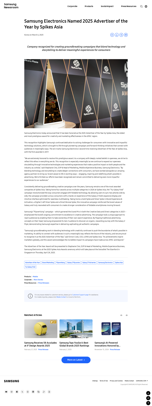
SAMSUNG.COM (141, 381)
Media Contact (61, 297)
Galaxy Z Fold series (89, 263)
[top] (148, 403)
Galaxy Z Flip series (73, 263)
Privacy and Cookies (116, 381)
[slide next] (126, 315)
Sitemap (95, 381)
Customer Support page (80, 295)
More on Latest (75, 359)
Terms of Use (104, 381)
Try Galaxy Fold (30, 267)
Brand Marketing (48, 263)
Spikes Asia (119, 263)
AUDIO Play (112, 35)
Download (117, 35)
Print (126, 35)
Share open (121, 35)
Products (89, 6)
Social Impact (107, 6)
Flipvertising (60, 263)
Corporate (72, 6)
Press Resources (128, 6)
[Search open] (141, 6)
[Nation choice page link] (146, 6)
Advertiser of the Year (32, 263)
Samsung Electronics (105, 263)
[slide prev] (121, 315)
